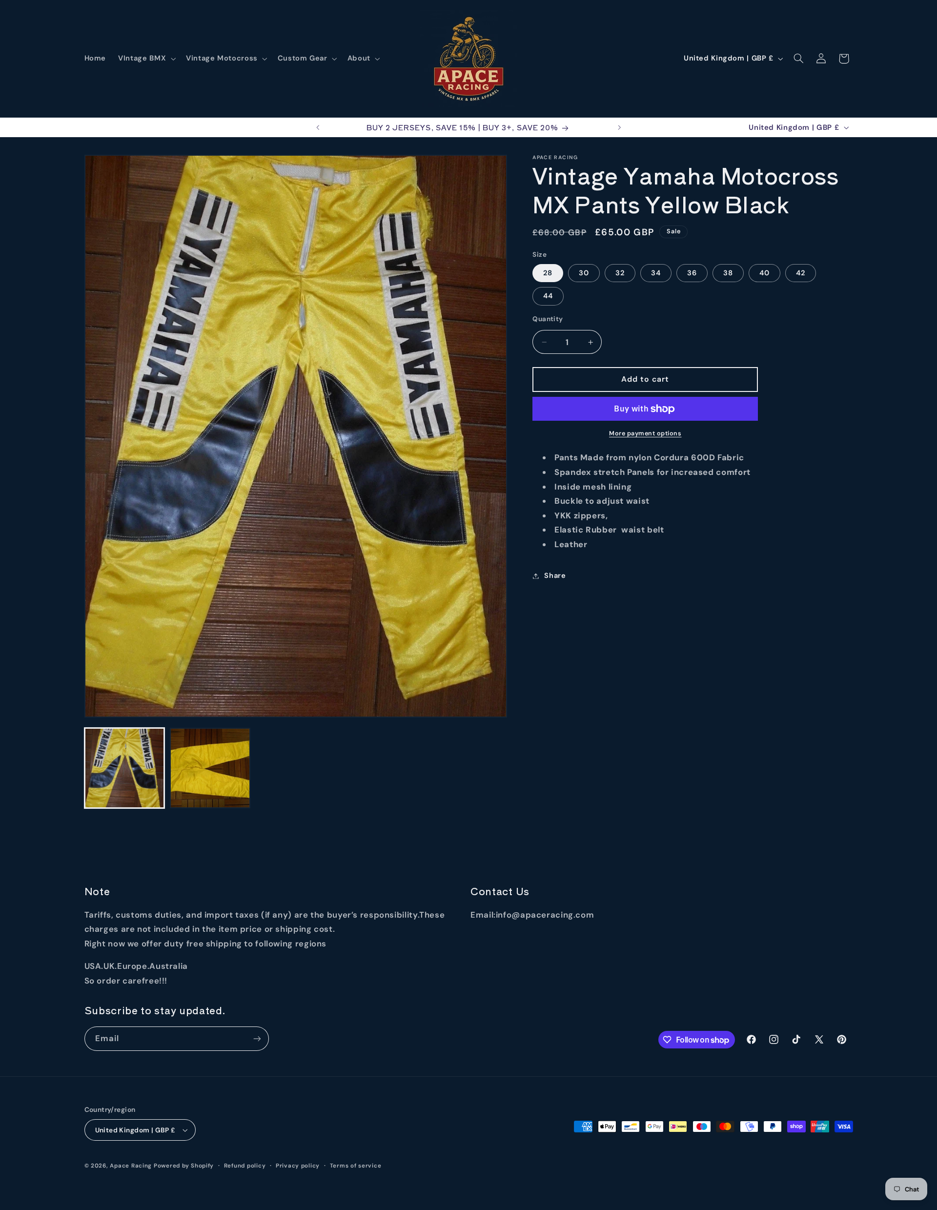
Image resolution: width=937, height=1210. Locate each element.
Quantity (547, 318)
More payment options (645, 433)
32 (620, 273)
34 (656, 273)
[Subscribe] (256, 1038)
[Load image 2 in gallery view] (210, 768)
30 (584, 273)
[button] (146, 58)
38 (728, 273)
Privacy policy (298, 1165)
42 (800, 273)
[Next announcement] (619, 127)
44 (548, 296)
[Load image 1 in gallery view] (124, 768)
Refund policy (245, 1165)
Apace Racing (131, 1165)
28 (547, 273)
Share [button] (555, 575)
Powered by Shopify (184, 1165)
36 (692, 273)
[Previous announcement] (317, 127)
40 (764, 273)
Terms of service (356, 1165)
